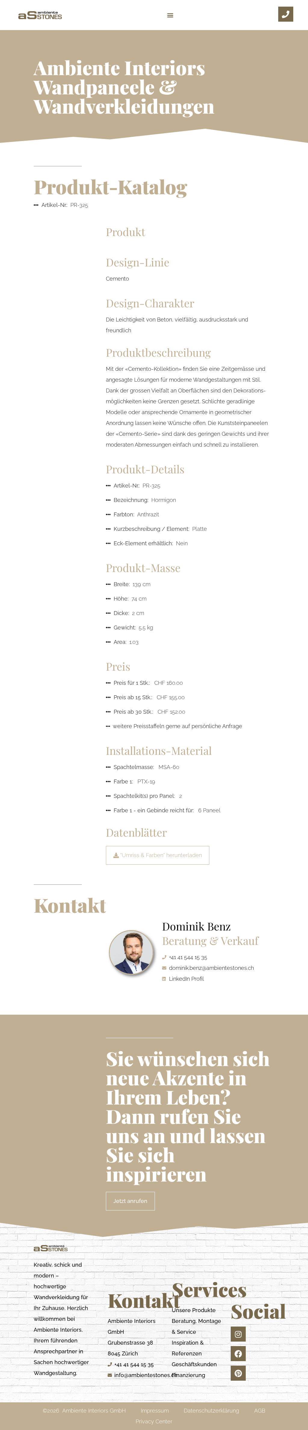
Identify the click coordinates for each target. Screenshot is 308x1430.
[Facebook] (238, 1353)
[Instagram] (238, 1334)
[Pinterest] (238, 1373)
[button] (170, 15)
